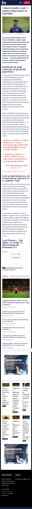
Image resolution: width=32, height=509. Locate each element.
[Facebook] (10, 262)
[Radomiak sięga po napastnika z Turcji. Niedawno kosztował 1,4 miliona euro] (26, 384)
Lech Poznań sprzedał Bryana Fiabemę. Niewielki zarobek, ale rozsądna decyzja (26, 430)
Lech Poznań (5, 269)
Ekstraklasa (5, 307)
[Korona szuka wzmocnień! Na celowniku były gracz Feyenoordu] (5, 417)
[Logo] (4, 2)
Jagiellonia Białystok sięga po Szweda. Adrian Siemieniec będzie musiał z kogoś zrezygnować (16, 302)
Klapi (7, 33)
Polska (4, 251)
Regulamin (4, 493)
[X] (14, 262)
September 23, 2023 (16, 168)
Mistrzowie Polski (6, 491)
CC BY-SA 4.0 (11, 33)
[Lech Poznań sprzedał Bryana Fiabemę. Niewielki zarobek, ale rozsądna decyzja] (26, 417)
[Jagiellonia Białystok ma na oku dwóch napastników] (16, 417)
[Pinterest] (17, 262)
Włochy (4, 406)
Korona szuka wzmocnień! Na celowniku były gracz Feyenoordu (5, 429)
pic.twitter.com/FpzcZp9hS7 (13, 161)
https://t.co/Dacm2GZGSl (18, 159)
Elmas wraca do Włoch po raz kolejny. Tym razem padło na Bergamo (5, 396)
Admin (19, 254)
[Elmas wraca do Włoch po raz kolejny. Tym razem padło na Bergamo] (5, 384)
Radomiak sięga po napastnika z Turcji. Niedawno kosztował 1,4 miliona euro (26, 398)
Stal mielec (12, 269)
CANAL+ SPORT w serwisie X (16, 171)
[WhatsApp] (21, 262)
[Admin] (12, 254)
